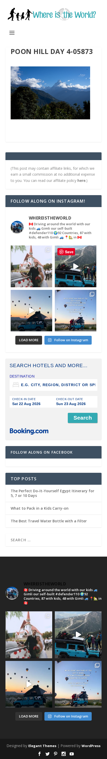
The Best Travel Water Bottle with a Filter (49, 520)
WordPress (91, 745)
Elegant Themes (42, 745)
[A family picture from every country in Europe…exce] (75, 266)
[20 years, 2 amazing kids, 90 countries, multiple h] (31, 266)
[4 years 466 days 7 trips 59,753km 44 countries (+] (75, 310)
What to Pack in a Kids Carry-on (40, 508)
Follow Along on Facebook (42, 452)
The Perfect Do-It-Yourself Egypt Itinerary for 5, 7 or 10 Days (52, 493)
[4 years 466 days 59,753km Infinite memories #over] (31, 310)
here (81, 180)
